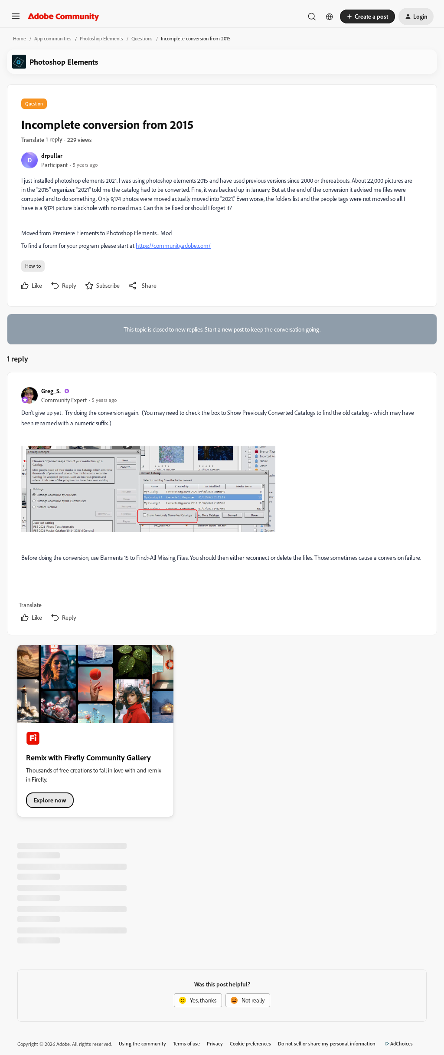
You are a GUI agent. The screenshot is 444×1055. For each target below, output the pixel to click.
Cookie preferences (250, 1043)
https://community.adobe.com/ (173, 245)
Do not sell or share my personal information (326, 1043)
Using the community (142, 1043)
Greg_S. (51, 390)
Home (19, 38)
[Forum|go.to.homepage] (63, 16)
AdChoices (401, 1043)
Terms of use (186, 1043)
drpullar (51, 155)
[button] (15, 19)
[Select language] (329, 16)
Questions (142, 38)
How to (33, 266)
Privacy (215, 1043)
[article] (221, 505)
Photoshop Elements (101, 38)
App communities (53, 38)
